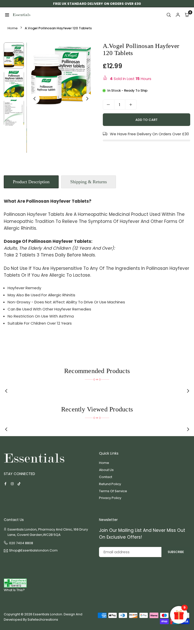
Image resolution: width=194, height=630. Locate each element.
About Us (106, 469)
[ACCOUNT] (177, 14)
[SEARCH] (168, 14)
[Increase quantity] (130, 104)
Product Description (31, 181)
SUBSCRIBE (176, 552)
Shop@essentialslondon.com (33, 551)
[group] (61, 74)
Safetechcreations (43, 619)
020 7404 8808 (21, 543)
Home (13, 28)
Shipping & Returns (88, 181)
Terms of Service (113, 491)
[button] (87, 98)
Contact (105, 477)
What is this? (14, 590)
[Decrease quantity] (108, 104)
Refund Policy (110, 484)
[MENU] (7, 14)
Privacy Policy (110, 497)
